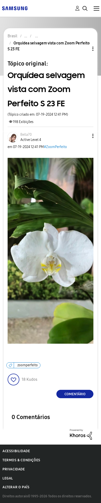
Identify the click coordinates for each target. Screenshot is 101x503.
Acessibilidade (16, 451)
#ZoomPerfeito (55, 147)
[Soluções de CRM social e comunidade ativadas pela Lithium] (81, 434)
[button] (85, 136)
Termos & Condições (21, 460)
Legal (7, 478)
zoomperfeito (27, 365)
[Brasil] (14, 8)
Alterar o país (15, 487)
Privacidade (13, 469)
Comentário (75, 394)
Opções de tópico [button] (84, 49)
